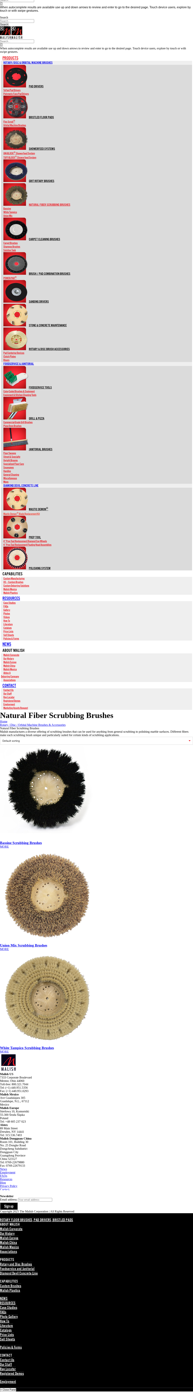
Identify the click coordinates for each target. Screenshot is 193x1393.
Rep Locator (8, 1369)
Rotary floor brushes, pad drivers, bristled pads (36, 1220)
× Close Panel (8, 1389)
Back (2, 1256)
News (3, 1169)
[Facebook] (1, 1193)
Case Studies (8, 1308)
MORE (4, 846)
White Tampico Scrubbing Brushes (27, 1048)
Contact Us (7, 1360)
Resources (6, 1179)
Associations (8, 1252)
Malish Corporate (11, 1229)
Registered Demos (12, 1374)
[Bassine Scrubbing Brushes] (96, 793)
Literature (6, 1326)
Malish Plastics (10, 1290)
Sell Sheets (7, 1339)
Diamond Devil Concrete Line (19, 1273)
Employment (7, 1172)
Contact (4, 1189)
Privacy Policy (8, 1186)
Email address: (9, 1199)
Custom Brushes (10, 1286)
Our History (7, 1234)
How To (4, 1321)
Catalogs (6, 1330)
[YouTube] (7, 1193)
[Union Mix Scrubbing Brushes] (96, 895)
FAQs (3, 1175)
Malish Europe (9, 1238)
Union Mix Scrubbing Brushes (23, 945)
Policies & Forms (11, 1347)
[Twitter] (4, 1193)
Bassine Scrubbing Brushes (21, 843)
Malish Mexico (9, 1247)
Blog (3, 1182)
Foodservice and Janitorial (17, 1269)
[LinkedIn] (10, 1193)
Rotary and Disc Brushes (16, 1264)
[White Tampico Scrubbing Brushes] (96, 998)
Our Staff (6, 1364)
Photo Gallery (9, 1317)
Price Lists (7, 1335)
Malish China (8, 1243)
